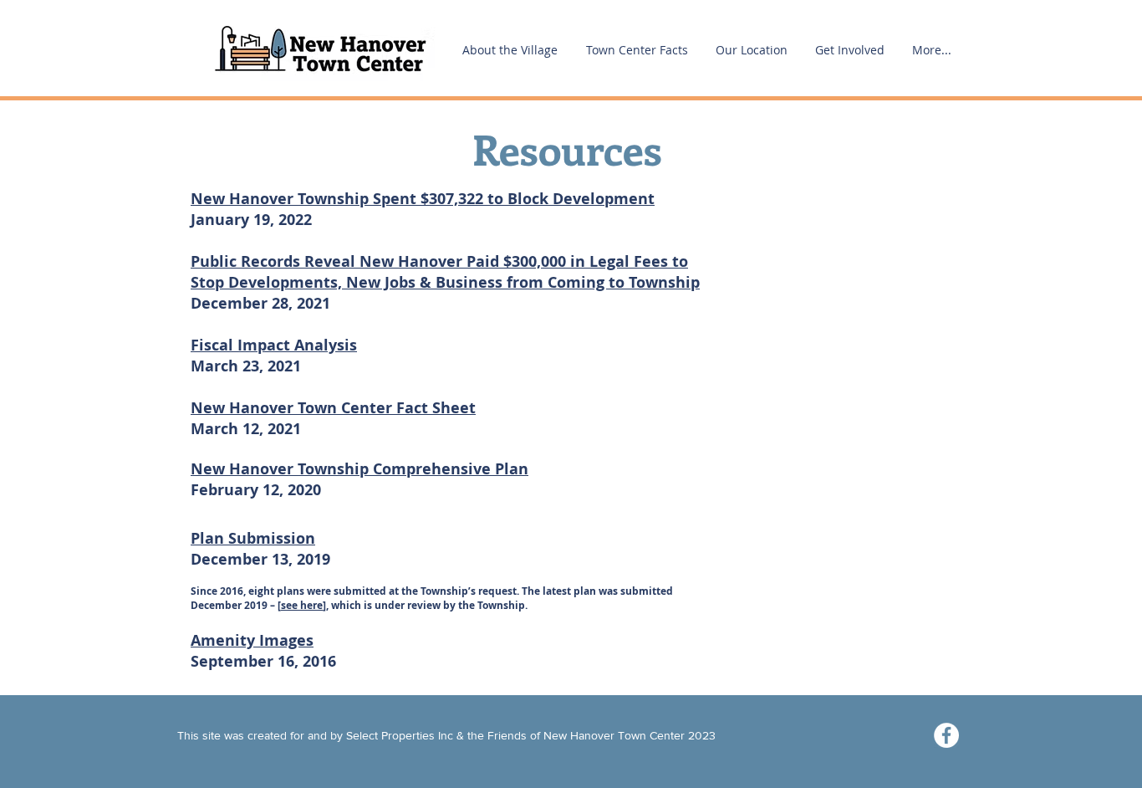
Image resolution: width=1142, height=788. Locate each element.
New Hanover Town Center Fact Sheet (333, 407)
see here (302, 605)
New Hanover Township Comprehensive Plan (359, 468)
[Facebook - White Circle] (946, 735)
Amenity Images (252, 640)
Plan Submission (253, 538)
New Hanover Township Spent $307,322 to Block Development (423, 198)
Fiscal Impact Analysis (274, 345)
